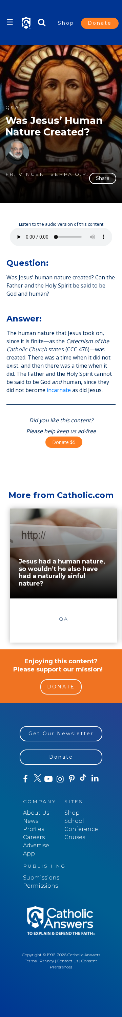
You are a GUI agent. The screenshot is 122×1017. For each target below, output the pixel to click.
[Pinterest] (72, 779)
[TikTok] (83, 779)
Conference (81, 829)
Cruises (74, 837)
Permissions (40, 886)
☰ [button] (10, 22)
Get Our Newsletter (61, 734)
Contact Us (67, 960)
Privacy (47, 960)
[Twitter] (37, 779)
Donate (100, 23)
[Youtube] (48, 779)
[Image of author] (17, 153)
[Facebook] (25, 779)
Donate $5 (64, 442)
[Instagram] (60, 779)
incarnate (59, 390)
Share (102, 178)
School (74, 821)
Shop (66, 23)
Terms (31, 960)
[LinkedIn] (95, 778)
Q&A (12, 107)
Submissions (41, 877)
